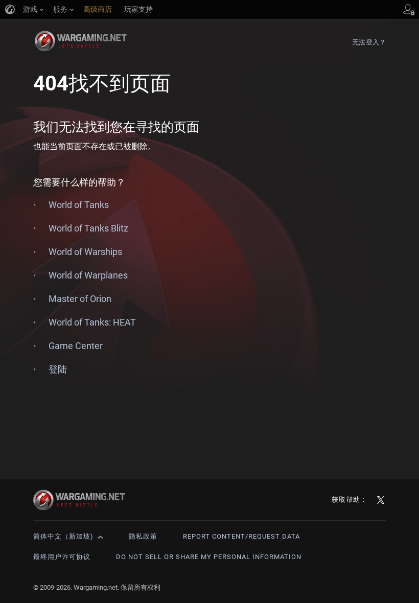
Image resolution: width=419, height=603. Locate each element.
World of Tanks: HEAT (92, 322)
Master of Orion (80, 298)
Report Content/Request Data (241, 536)
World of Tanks (79, 204)
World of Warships (85, 251)
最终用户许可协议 (61, 557)
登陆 (58, 369)
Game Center (76, 345)
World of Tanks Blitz (88, 228)
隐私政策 (143, 536)
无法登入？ (369, 42)
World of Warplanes (88, 275)
